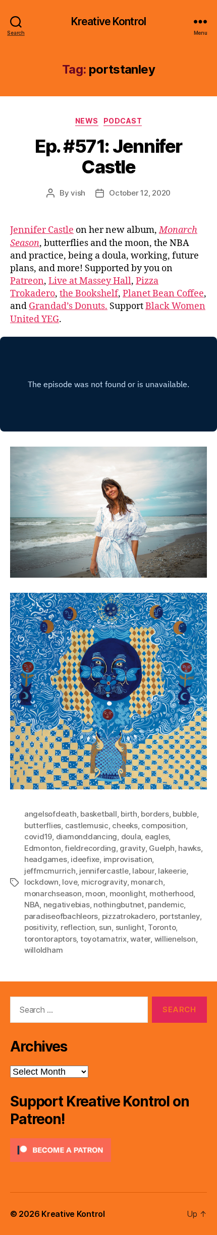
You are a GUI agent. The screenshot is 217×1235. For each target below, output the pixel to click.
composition (163, 825)
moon (95, 893)
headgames (45, 859)
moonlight (128, 893)
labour (143, 871)
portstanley (179, 916)
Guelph (161, 848)
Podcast (122, 120)
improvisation (127, 859)
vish (78, 193)
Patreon (27, 281)
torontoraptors (50, 939)
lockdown (41, 882)
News (86, 120)
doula (131, 836)
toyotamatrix (103, 939)
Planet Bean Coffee (163, 293)
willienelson (175, 939)
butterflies (42, 825)
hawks (189, 848)
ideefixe (85, 859)
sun (105, 927)
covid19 (38, 836)
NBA (31, 904)
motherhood (171, 893)
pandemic (166, 904)
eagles (157, 836)
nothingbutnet (118, 904)
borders (155, 814)
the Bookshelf (89, 293)
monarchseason (53, 893)
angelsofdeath (50, 814)
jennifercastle (103, 871)
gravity (132, 848)
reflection (78, 927)
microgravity (104, 882)
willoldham (43, 950)
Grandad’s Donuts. (68, 306)
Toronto (162, 927)
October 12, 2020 (140, 193)
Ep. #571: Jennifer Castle (108, 156)
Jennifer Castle (42, 230)
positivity (40, 927)
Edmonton (42, 848)
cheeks (124, 825)
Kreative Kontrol (108, 21)
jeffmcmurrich (50, 871)
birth (129, 814)
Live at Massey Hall (89, 281)
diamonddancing (86, 836)
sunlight (130, 927)
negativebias (66, 904)
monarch (146, 882)
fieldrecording (90, 848)
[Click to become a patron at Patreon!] (108, 1150)
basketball (98, 814)
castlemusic (86, 825)
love (69, 882)
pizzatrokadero (128, 916)
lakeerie (172, 871)
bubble (184, 814)
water (140, 939)
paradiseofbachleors (61, 916)
